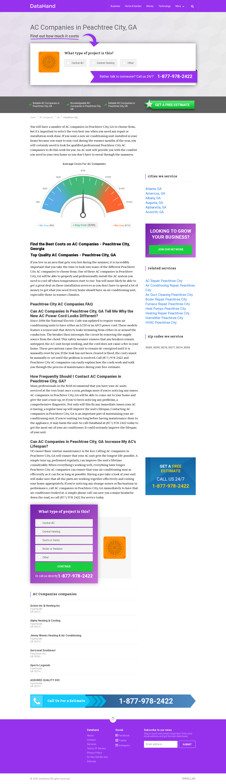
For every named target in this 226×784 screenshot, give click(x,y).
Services (91, 744)
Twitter (122, 740)
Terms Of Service (96, 748)
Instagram (124, 745)
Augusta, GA (154, 203)
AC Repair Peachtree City (163, 281)
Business (115, 6)
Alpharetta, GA (155, 207)
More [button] (178, 6)
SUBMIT (187, 744)
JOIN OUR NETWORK (170, 249)
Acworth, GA (154, 212)
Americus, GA (155, 193)
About (90, 735)
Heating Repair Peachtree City (167, 313)
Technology (164, 6)
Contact (91, 739)
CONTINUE (64, 566)
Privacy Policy (94, 752)
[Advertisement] (170, 144)
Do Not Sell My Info (97, 757)
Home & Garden (133, 6)
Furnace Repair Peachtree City (167, 304)
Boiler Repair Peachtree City (166, 299)
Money (150, 6)
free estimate (171, 468)
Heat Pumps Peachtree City (165, 309)
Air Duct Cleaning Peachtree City (169, 295)
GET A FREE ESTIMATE (172, 105)
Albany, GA (153, 198)
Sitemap (91, 761)
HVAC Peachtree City (161, 322)
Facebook (123, 735)
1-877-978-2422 (174, 76)
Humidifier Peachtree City (164, 318)
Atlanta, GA (153, 189)
